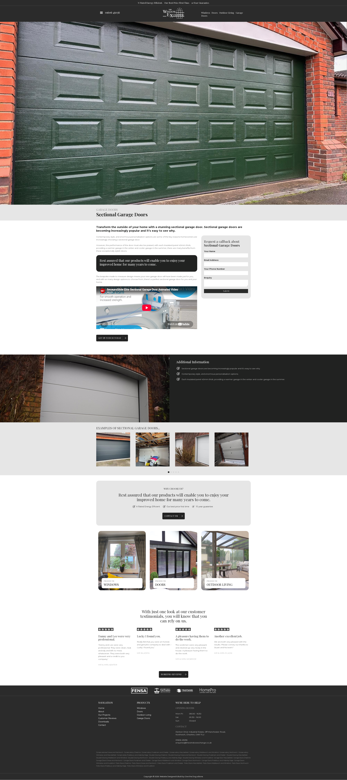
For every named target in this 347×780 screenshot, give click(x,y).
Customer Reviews (107, 718)
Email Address (211, 260)
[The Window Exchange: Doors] (173, 560)
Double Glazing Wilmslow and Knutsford (198, 758)
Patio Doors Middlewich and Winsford (217, 763)
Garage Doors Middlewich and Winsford (166, 760)
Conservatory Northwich (229, 752)
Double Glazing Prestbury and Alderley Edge (165, 758)
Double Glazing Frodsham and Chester (211, 755)
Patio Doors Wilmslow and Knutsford (140, 766)
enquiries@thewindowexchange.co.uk (194, 742)
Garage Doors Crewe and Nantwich (109, 760)
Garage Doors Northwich (191, 760)
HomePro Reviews (171, 674)
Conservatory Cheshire (132, 752)
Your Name (209, 251)
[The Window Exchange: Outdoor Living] (225, 560)
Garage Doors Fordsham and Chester (137, 760)
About (101, 711)
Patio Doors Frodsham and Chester (170, 763)
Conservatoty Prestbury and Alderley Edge (132, 755)
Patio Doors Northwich (240, 763)
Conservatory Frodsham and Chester (155, 752)
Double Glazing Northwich (138, 758)
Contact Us (171, 516)
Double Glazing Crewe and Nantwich (182, 755)
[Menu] (101, 13)
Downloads (103, 721)
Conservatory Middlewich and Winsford (204, 752)
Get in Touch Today (109, 338)
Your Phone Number (214, 269)
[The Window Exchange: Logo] (173, 13)
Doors (215, 12)
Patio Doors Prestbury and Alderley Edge (111, 766)
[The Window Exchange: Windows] (122, 560)
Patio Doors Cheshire (123, 763)
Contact (102, 725)
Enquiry (208, 278)
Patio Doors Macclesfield (193, 763)
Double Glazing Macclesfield (237, 755)
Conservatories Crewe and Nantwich (109, 752)
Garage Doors (143, 718)
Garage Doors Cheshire (242, 758)
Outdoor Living (226, 12)
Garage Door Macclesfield (223, 758)
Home (101, 708)
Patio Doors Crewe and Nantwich (144, 763)
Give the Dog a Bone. (194, 777)
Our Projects (104, 715)
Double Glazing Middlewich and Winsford (111, 758)
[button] (113, 449)
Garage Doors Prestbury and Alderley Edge (217, 760)
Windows (205, 12)
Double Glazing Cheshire (158, 755)
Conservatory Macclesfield (179, 752)
